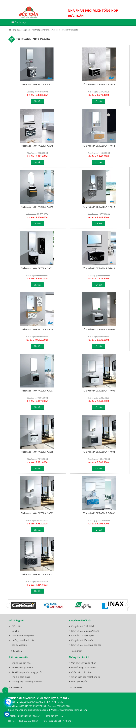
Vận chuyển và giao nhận (83, 662)
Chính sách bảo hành (81, 672)
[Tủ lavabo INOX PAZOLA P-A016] (98, 64)
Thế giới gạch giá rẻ (21, 676)
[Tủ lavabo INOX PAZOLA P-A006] (98, 370)
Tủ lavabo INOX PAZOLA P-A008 (99, 329)
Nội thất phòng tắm (40, 29)
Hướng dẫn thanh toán (23, 640)
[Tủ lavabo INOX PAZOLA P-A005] (37, 432)
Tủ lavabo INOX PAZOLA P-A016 (99, 84)
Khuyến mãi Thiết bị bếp (83, 626)
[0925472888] (5, 690)
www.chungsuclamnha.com (73, 709)
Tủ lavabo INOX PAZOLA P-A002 (99, 513)
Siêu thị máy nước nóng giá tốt (27, 672)
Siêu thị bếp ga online (22, 667)
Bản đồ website (19, 644)
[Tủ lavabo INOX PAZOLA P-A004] (98, 432)
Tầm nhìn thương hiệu (23, 635)
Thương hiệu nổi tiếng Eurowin (27, 681)
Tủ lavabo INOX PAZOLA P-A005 (37, 451)
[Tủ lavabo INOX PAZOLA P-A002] (98, 493)
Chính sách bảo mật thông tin (86, 676)
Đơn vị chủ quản (79, 681)
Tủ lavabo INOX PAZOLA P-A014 (99, 145)
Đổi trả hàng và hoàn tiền (83, 667)
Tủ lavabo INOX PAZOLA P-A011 (37, 268)
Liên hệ (15, 630)
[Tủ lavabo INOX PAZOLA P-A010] (98, 248)
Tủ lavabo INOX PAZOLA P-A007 (37, 390)
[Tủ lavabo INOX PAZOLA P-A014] (98, 126)
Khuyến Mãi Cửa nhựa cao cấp (86, 644)
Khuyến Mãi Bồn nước (82, 640)
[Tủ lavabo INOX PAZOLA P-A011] (37, 248)
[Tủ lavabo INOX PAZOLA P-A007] (37, 370)
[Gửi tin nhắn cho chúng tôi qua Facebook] (7, 714)
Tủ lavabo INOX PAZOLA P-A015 (37, 145)
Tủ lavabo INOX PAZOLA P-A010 (99, 268)
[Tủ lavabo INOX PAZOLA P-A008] (98, 309)
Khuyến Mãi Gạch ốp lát (83, 635)
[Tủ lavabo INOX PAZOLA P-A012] (98, 187)
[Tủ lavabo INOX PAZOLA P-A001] (37, 554)
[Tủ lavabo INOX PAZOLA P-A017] (37, 64)
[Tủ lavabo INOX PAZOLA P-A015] (37, 126)
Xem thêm (17, 651)
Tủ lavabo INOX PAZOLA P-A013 (37, 206)
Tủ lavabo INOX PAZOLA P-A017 (37, 84)
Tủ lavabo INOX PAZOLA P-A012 (99, 206)
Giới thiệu (16, 626)
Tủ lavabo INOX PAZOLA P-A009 (37, 329)
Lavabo (53, 29)
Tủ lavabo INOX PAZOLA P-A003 (37, 513)
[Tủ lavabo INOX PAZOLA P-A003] (37, 493)
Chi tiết (37, 101)
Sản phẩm (26, 29)
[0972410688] (8, 702)
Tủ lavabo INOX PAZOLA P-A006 (99, 390)
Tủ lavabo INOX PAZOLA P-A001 (37, 574)
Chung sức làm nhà (21, 662)
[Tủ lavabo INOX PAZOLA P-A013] (37, 187)
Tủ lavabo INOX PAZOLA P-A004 (99, 451)
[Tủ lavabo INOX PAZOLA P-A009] (37, 309)
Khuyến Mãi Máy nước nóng (85, 630)
